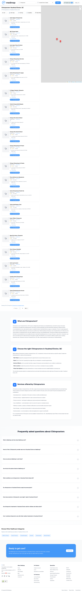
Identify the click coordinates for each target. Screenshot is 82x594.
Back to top (70, 550)
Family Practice (14, 535)
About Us (19, 569)
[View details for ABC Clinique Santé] (20, 36)
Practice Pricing (37, 582)
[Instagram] (4, 576)
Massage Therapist (53, 575)
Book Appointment (15, 27)
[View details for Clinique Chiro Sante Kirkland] (20, 123)
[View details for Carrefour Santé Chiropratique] (20, 281)
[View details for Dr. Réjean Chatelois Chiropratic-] (20, 95)
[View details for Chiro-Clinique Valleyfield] (20, 254)
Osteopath (68, 569)
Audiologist (68, 576)
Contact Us (20, 576)
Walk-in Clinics (6, 535)
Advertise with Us (21, 575)
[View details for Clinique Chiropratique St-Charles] (20, 168)
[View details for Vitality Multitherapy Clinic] (20, 209)
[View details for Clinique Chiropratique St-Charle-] (20, 150)
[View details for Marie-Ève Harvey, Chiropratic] (20, 240)
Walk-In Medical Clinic (54, 569)
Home (19, 567)
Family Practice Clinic (54, 567)
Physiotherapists (23, 535)
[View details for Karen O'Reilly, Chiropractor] (20, 223)
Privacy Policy (71, 590)
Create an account (37, 567)
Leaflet (69, 81)
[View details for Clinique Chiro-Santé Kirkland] (20, 136)
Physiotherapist (53, 576)
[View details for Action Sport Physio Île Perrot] (20, 50)
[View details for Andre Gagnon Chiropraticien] (20, 23)
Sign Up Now (36, 578)
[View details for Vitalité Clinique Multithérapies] (20, 109)
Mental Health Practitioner (54, 573)
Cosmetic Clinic (69, 580)
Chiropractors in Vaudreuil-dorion (18, 305)
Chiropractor (68, 571)
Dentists (31, 535)
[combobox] (12, 13)
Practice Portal (36, 580)
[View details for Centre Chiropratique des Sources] (20, 295)
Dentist (67, 567)
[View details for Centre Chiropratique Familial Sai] (20, 196)
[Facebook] (2, 576)
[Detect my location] (52, 2)
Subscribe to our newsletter (39, 571)
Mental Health (47, 535)
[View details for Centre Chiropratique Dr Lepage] (20, 78)
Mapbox (73, 81)
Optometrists (38, 535)
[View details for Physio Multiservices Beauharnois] (20, 182)
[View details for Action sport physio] (20, 268)
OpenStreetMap (79, 81)
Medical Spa (68, 578)
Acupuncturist (68, 573)
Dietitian (51, 578)
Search (58, 2)
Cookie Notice (77, 590)
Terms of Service (64, 590)
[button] (60, 41)
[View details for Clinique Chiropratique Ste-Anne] (20, 64)
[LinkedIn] (9, 576)
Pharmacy (52, 571)
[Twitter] (6, 576)
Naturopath (68, 575)
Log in (35, 569)
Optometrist (52, 580)
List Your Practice (37, 577)
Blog (18, 573)
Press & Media (20, 571)
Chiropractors (18, 19)
